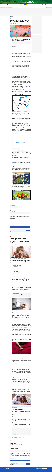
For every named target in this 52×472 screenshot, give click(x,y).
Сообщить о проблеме (39, 468)
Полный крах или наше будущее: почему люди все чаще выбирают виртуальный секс (21, 294)
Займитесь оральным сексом (16, 271)
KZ (42, 4)
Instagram (29, 230)
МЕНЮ (7, 4)
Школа (12, 16)
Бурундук (13, 162)
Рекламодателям (44, 468)
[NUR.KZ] (26, 4)
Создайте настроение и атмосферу (17, 265)
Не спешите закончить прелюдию (17, 266)
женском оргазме (20, 319)
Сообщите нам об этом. (21, 202)
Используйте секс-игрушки (16, 272)
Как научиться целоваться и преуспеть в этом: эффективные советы (22, 432)
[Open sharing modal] (10, 43)
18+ (10, 440)
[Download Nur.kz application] (26, 2)
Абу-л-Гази (16, 130)
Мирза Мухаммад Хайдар (15, 93)
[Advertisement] (26, 12)
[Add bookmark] (10, 45)
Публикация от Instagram (20, 150)
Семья (10, 16)
